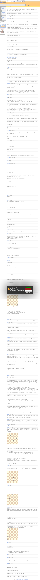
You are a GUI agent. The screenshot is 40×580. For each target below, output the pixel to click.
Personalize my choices (28, 290)
